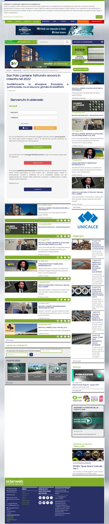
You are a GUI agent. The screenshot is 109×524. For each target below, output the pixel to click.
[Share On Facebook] (68, 220)
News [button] (9, 21)
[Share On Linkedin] (61, 220)
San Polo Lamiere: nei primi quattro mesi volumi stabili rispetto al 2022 (53, 243)
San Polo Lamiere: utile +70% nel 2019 (52, 327)
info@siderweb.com (13, 505)
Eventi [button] (63, 21)
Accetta (99, 17)
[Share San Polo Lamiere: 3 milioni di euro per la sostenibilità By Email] (58, 220)
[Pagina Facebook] (47, 497)
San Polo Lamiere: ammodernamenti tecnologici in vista (52, 307)
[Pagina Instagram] (43, 497)
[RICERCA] (67, 42)
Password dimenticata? (45, 128)
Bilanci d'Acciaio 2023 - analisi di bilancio (54, 227)
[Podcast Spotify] (43, 502)
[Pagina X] (51, 497)
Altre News (9, 340)
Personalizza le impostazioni (13, 17)
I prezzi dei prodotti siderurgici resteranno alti (50, 264)
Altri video (9, 383)
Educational (83, 21)
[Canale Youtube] (40, 502)
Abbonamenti (96, 21)
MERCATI (24, 495)
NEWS (23, 492)
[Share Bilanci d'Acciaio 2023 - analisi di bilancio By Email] (58, 236)
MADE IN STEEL (26, 502)
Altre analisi (77, 361)
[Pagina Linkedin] (40, 497)
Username (14, 112)
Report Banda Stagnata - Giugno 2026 (85, 385)
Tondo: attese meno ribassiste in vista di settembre (97, 341)
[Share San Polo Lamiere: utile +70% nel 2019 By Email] (58, 336)
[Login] (31, 354)
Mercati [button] (27, 21)
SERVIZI (24, 497)
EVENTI (24, 499)
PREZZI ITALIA (25, 493)
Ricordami (24, 123)
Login (26, 128)
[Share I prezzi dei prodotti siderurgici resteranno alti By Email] (58, 278)
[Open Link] (54, 30)
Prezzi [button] (18, 21)
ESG (54, 21)
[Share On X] (65, 220)
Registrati (37, 189)
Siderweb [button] (45, 21)
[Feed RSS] (47, 502)
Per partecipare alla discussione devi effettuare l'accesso (23, 351)
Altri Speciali (76, 390)
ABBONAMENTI (26, 500)
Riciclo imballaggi (82, 445)
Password (14, 117)
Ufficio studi (17, 70)
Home (8, 70)
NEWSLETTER (25, 504)
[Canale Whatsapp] (51, 502)
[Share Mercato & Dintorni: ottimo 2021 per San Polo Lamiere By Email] (58, 300)
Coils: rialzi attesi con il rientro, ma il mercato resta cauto (98, 293)
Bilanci (36, 21)
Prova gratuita (38, 147)
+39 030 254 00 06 (12, 503)
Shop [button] (73, 21)
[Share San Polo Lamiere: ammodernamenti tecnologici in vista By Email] (58, 321)
